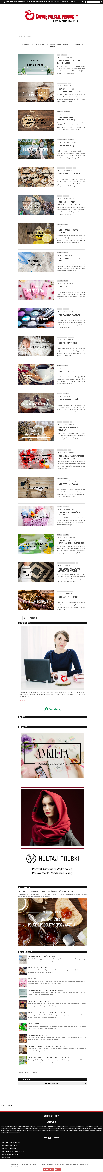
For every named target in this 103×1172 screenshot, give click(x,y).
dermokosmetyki (80, 1126)
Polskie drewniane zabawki (67, 484)
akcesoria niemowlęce (62, 139)
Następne (33, 618)
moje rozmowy (70, 1128)
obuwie (100, 1128)
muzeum (91, 1128)
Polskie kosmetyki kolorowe (68, 314)
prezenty (29, 1130)
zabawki (65, 478)
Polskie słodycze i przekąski (68, 371)
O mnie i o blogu (48, 2)
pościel (24, 1130)
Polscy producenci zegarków (69, 173)
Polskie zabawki (33, 1024)
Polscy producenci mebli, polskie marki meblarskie (70, 61)
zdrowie (12, 1132)
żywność (66, 280)
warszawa (92, 1130)
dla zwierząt (60, 111)
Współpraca (65, 2)
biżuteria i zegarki (61, 591)
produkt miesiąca (37, 1130)
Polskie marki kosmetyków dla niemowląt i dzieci (69, 513)
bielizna (33, 1126)
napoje (65, 83)
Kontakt (73, 2)
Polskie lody (62, 286)
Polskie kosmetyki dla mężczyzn (70, 399)
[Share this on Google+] (61, 57)
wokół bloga (99, 1130)
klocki (18, 1128)
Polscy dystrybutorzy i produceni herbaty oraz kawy (69, 90)
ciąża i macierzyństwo (63, 1126)
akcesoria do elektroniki (10, 1126)
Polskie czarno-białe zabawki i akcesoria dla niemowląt (69, 570)
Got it (57, 1170)
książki (40, 1128)
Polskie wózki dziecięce (66, 145)
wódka (2, 1132)
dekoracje (72, 1126)
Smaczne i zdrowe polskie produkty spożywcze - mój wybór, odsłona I (47, 891)
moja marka (50, 1128)
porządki (66, 224)
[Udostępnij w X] (59, 57)
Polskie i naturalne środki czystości (67, 231)
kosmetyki (59, 196)
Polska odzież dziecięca (8, 1148)
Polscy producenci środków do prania (70, 259)
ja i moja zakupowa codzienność (8, 1128)
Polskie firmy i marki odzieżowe (39, 1001)
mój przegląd (85, 1128)
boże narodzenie (51, 1126)
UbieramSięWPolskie (84, 1130)
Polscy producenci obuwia (37, 1035)
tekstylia (62, 1130)
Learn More (48, 1170)
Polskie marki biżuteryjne (67, 597)
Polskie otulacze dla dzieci (68, 343)
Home (21, 36)
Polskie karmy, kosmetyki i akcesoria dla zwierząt (67, 118)
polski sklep (13, 1130)
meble (45, 1128)
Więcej (21, 700)
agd (2, 1126)
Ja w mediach (57, 2)
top (69, 83)
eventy (96, 1126)
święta (57, 1130)
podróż (7, 1130)
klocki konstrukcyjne (26, 1128)
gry (101, 1126)
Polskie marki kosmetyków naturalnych (67, 428)
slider (43, 1130)
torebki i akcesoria (73, 1130)
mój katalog (59, 83)
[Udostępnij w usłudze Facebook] (57, 57)
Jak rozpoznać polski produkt (34, 2)
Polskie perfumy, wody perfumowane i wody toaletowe (69, 203)
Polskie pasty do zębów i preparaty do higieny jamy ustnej (70, 541)
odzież (2, 1130)
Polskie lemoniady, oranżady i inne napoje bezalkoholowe (71, 457)
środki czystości (50, 1130)
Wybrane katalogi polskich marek (15, 2)
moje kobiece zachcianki (60, 1128)
